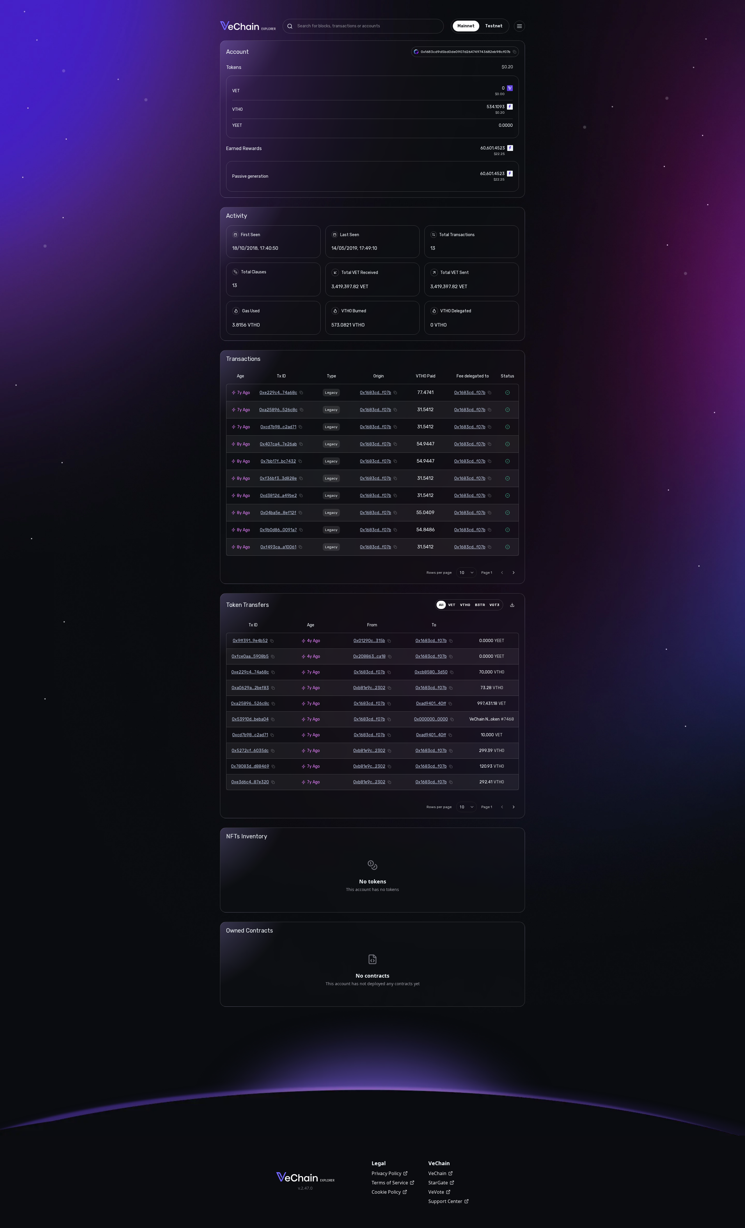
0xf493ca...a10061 (278, 547)
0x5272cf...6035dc (250, 750)
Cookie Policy (386, 1192)
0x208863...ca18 (369, 656)
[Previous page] (502, 572)
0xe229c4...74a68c (278, 392)
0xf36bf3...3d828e (278, 478)
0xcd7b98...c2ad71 (278, 427)
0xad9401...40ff (431, 703)
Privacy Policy (386, 1173)
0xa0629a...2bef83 (250, 687)
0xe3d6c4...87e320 (250, 782)
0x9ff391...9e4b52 (250, 640)
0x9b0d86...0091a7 (278, 529)
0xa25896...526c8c (278, 409)
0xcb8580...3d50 (431, 672)
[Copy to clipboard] (514, 52)
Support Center (445, 1201)
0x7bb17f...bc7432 (278, 461)
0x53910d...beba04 (250, 719)
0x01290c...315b (369, 640)
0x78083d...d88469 (250, 766)
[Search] (290, 26)
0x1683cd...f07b (375, 392)
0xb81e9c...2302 (369, 687)
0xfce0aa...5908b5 (250, 656)
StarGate (438, 1182)
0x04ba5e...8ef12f (278, 512)
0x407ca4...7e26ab (278, 444)
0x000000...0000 (431, 719)
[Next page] (513, 572)
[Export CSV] (512, 605)
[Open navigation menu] (519, 26)
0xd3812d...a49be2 (278, 495)
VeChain (437, 1173)
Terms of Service (390, 1182)
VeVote (436, 1192)
